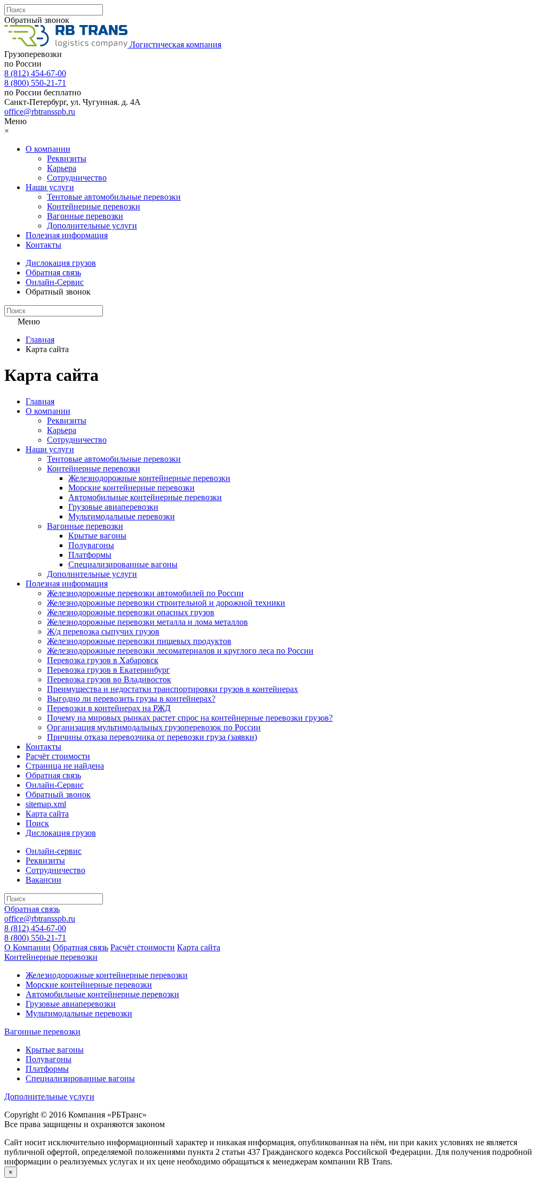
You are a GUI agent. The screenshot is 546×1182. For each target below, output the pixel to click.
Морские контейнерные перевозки (131, 487)
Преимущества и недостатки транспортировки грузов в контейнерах (172, 689)
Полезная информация (67, 235)
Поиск (37, 823)
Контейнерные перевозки (93, 206)
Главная (40, 339)
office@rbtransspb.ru (39, 111)
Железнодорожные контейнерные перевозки (149, 478)
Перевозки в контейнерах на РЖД (109, 708)
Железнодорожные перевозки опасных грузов (130, 612)
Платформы (89, 554)
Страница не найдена (65, 765)
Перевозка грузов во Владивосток (109, 679)
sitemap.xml (46, 804)
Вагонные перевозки (85, 216)
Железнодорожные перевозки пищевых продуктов (139, 641)
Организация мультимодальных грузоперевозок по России (154, 727)
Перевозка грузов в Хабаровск (102, 660)
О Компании (27, 947)
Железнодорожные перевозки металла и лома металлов (147, 621)
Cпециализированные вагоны (123, 564)
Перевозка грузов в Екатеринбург (108, 669)
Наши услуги (50, 187)
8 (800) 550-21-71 (35, 82)
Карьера (61, 168)
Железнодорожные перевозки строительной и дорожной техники (166, 602)
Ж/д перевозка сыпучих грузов (103, 631)
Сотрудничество (77, 177)
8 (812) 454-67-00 (35, 73)
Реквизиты (66, 158)
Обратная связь (53, 272)
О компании (48, 148)
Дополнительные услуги (92, 225)
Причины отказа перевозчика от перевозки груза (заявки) (152, 736)
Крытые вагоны (97, 535)
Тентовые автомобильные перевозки (114, 196)
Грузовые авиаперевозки (113, 506)
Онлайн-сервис (54, 850)
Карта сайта (47, 813)
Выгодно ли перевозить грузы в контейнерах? (131, 698)
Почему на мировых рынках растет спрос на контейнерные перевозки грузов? (190, 717)
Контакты (43, 244)
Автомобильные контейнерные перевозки (145, 497)
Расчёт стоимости (58, 756)
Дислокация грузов (61, 262)
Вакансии (43, 879)
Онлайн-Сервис (55, 282)
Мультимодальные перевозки (121, 516)
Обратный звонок (36, 20)
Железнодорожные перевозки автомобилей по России (145, 593)
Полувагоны (91, 545)
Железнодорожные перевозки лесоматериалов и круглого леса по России (180, 650)
